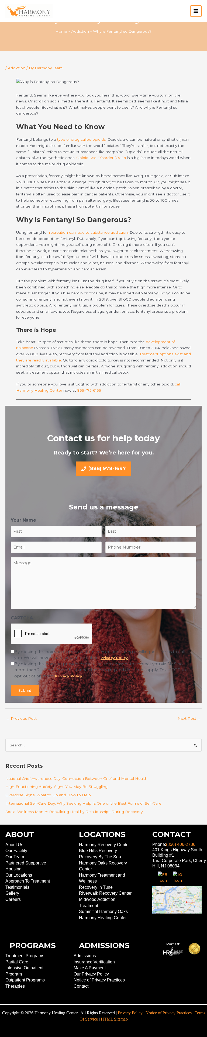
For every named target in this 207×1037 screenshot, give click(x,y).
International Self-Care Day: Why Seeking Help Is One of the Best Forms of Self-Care (83, 803)
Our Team (14, 857)
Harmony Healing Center (103, 917)
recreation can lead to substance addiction (88, 232)
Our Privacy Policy (91, 974)
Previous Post (21, 718)
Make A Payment (90, 968)
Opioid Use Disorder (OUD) (101, 158)
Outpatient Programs (25, 980)
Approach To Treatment (27, 881)
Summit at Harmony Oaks (103, 911)
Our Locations (18, 875)
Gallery (12, 893)
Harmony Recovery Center (104, 844)
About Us (14, 844)
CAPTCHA (22, 618)
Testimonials (17, 887)
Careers (13, 899)
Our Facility (16, 850)
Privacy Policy (130, 1013)
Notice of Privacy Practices (99, 980)
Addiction (16, 68)
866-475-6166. (89, 390)
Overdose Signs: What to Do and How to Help (48, 795)
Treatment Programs (24, 955)
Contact (81, 986)
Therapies (15, 986)
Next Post (189, 718)
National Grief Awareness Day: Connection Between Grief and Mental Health (76, 778)
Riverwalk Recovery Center (105, 893)
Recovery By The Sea (100, 857)
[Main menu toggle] (196, 11)
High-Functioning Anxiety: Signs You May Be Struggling (56, 786)
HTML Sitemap (114, 1019)
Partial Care (16, 962)
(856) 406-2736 (180, 844)
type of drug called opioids (81, 139)
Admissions (85, 955)
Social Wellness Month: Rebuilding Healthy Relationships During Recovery (74, 811)
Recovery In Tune (96, 887)
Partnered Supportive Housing (25, 866)
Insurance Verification (94, 962)
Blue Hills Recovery (98, 850)
